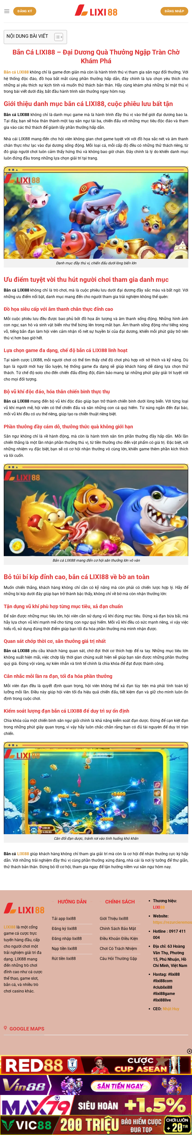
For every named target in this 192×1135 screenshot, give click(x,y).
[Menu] (7, 11)
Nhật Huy (171, 1008)
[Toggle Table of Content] (56, 37)
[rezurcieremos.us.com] (96, 11)
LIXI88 (10, 927)
